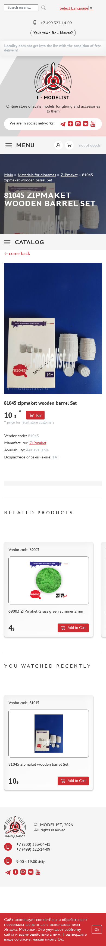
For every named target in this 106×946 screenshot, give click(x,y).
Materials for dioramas (37, 174)
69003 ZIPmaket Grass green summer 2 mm (46, 611)
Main (8, 174)
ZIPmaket (69, 174)
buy (39, 415)
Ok (97, 929)
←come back (17, 253)
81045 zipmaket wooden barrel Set (38, 764)
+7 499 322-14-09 (56, 22)
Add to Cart (76, 628)
